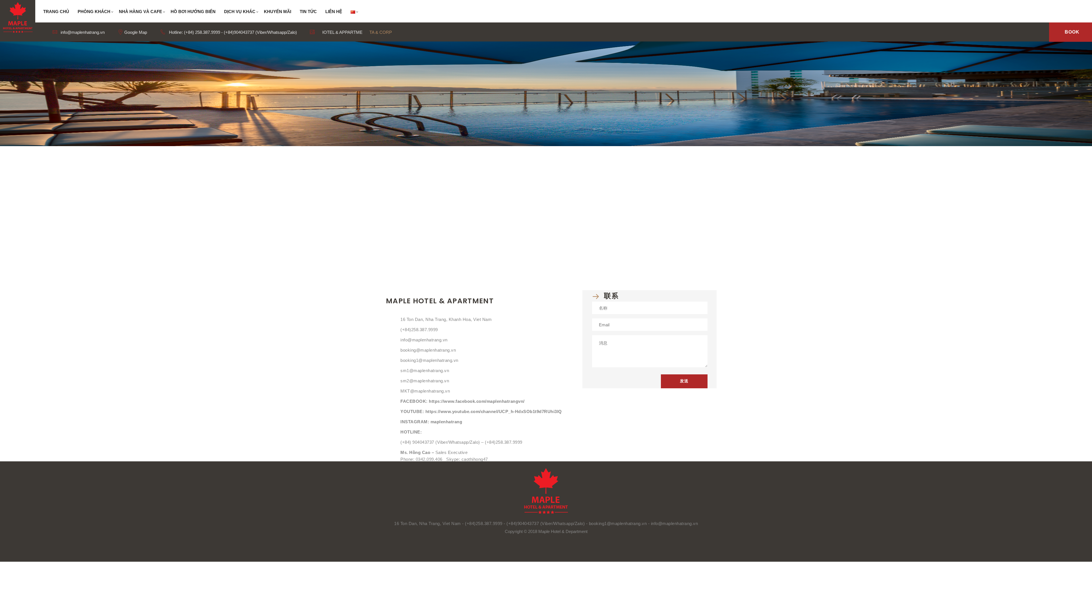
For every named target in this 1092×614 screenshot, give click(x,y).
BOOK (1072, 32)
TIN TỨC (308, 11)
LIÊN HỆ (333, 11)
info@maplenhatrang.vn (82, 32)
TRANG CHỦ (56, 11)
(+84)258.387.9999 (419, 329)
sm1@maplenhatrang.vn (424, 370)
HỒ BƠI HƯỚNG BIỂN (193, 11)
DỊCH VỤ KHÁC (239, 11)
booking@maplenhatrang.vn (428, 350)
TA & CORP (380, 32)
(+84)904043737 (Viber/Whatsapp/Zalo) (545, 523)
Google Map (135, 32)
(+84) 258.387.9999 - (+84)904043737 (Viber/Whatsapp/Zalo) (240, 32)
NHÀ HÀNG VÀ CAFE (140, 11)
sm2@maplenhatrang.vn (424, 380)
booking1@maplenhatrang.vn (429, 360)
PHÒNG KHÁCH (94, 11)
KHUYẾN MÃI (277, 11)
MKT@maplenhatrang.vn (425, 391)
